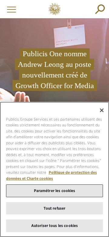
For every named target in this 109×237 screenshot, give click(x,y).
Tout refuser (55, 208)
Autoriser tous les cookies (54, 225)
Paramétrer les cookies (54, 190)
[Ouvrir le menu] (10, 9)
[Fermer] (101, 110)
